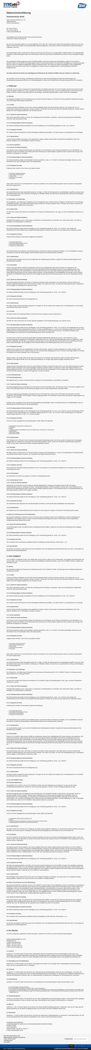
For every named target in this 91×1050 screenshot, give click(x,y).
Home (4, 1048)
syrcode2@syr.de (8, 1040)
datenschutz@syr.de (20, 38)
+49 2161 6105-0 (11, 1039)
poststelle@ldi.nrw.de (17, 1030)
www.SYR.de (7, 1042)
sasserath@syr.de (16, 31)
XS (75, 1045)
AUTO (71, 1045)
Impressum (10, 1048)
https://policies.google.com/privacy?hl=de (62, 359)
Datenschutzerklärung (19, 1048)
